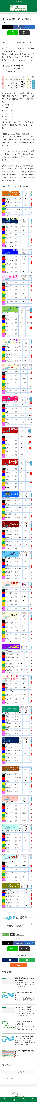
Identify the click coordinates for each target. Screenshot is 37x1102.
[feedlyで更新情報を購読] (27, 960)
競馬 (13, 934)
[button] (24, 32)
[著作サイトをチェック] (10, 960)
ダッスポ (6, 934)
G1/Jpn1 (20, 934)
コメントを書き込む (18, 1072)
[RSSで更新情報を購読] (18, 965)
